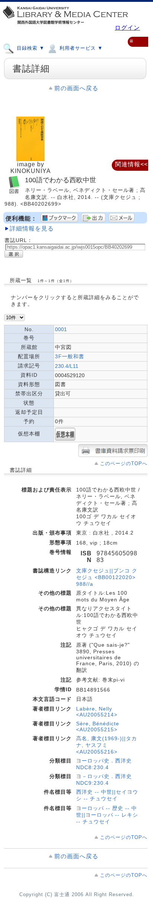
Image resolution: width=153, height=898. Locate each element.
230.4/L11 (66, 366)
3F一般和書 (69, 356)
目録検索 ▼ (30, 48)
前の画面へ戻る (76, 88)
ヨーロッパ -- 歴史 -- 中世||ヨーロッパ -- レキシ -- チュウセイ (107, 814)
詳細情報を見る (32, 228)
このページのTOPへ (123, 463)
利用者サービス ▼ (80, 48)
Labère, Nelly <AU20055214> (96, 712)
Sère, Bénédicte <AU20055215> (97, 726)
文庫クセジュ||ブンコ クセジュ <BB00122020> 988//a (106, 577)
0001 (61, 329)
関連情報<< (131, 164)
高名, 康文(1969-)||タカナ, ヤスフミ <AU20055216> (106, 745)
